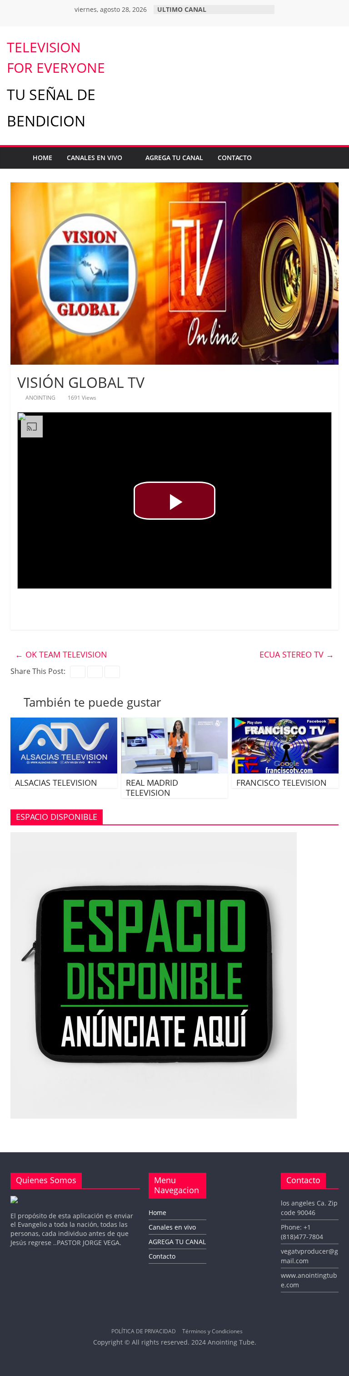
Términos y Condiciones (212, 1331)
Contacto (235, 157)
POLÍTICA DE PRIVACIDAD (143, 1331)
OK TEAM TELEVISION (61, 654)
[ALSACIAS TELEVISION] (63, 723)
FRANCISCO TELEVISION (281, 782)
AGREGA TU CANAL (174, 157)
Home (42, 157)
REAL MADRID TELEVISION (152, 787)
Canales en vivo (94, 157)
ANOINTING (41, 398)
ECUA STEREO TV (296, 654)
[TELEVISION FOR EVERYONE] (16, 158)
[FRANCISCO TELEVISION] (285, 723)
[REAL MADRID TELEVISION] (174, 723)
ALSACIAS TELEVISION (56, 782)
